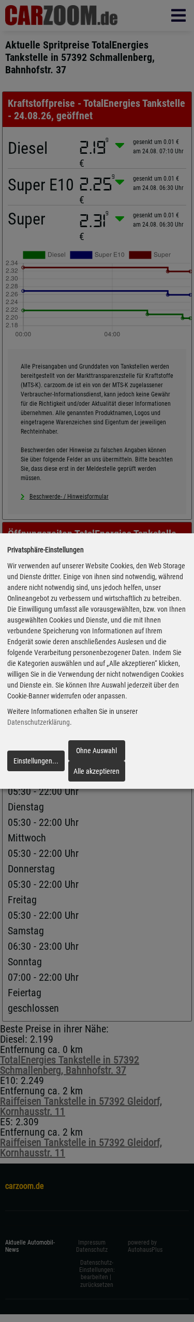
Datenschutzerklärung (38, 723)
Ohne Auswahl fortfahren (96, 753)
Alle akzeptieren (96, 771)
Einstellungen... (35, 761)
